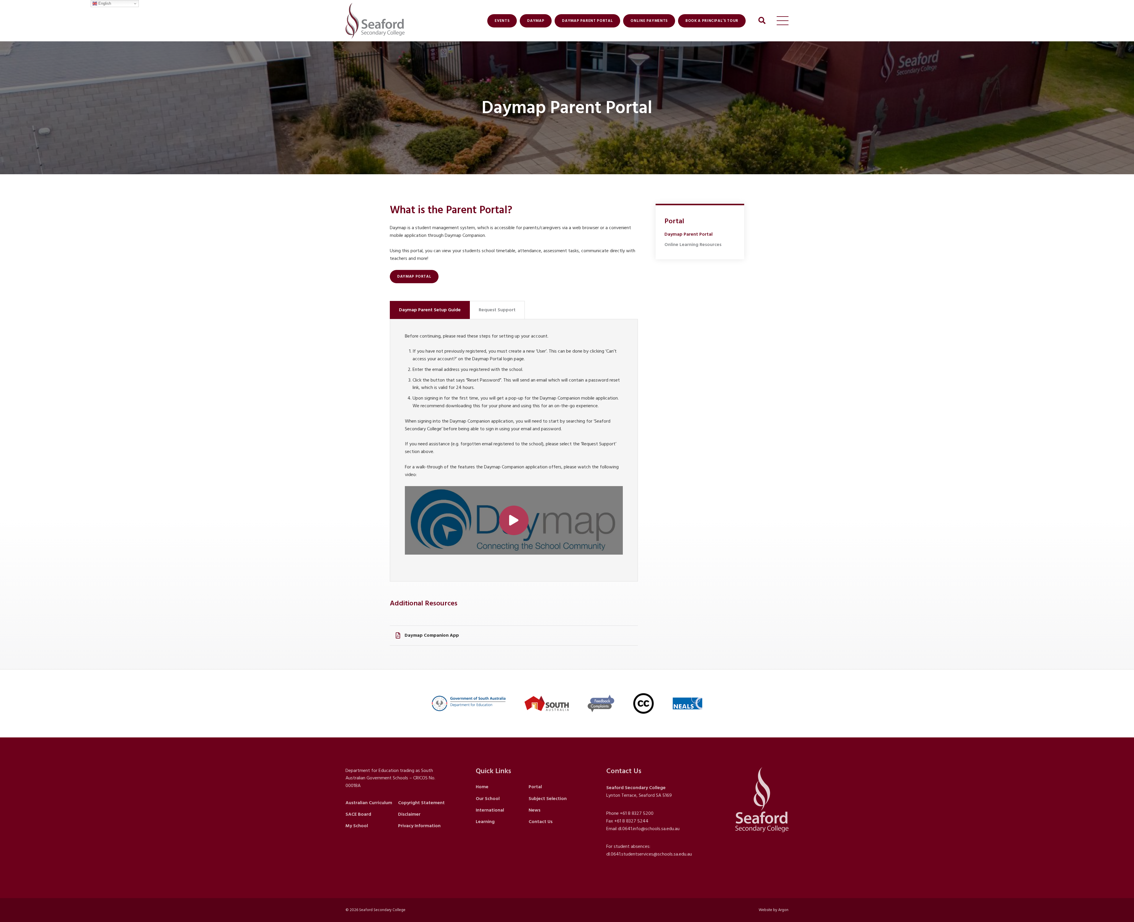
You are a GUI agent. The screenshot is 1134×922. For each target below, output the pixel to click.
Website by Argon (773, 910)
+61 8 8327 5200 (637, 813)
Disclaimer (409, 814)
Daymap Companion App (432, 635)
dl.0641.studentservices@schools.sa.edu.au (649, 854)
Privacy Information (419, 826)
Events (502, 20)
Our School (488, 798)
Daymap (535, 20)
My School (357, 826)
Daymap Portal (414, 276)
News (534, 810)
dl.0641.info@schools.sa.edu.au (649, 829)
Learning (485, 821)
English (104, 3)
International (490, 810)
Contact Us (541, 821)
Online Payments (649, 20)
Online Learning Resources (692, 244)
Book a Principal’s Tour (711, 20)
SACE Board (358, 814)
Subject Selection (548, 798)
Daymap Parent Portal (587, 20)
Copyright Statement (421, 803)
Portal (535, 787)
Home (482, 787)
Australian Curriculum (369, 803)
